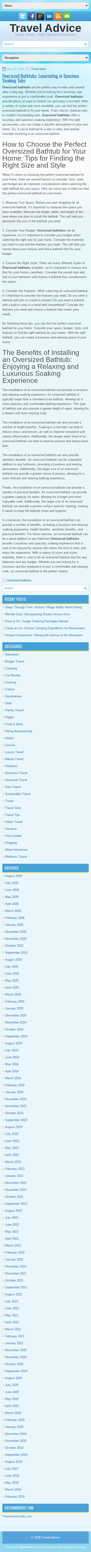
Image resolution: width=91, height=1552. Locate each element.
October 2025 (14, 945)
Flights (9, 717)
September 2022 (16, 1203)
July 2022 (11, 1217)
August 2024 (13, 1043)
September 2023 (16, 1120)
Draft (8, 703)
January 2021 (14, 1343)
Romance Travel (16, 773)
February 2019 (14, 1496)
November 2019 (15, 1441)
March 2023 (13, 1162)
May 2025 (11, 980)
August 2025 (13, 959)
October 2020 (14, 1364)
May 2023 (11, 1148)
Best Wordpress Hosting (72, 1547)
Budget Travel (14, 661)
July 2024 (11, 1050)
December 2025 (15, 931)
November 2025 (15, 938)
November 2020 (15, 1357)
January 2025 (14, 1008)
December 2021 (15, 1266)
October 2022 (14, 1196)
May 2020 (11, 1399)
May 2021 (11, 1315)
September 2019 (16, 1454)
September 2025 (16, 952)
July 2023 (11, 1134)
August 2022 (13, 1210)
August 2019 (13, 1461)
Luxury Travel (14, 752)
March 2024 (13, 1078)
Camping (11, 668)
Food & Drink (14, 724)
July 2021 (11, 1301)
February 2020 (14, 1420)
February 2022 (14, 1252)
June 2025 (12, 973)
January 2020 (14, 1427)
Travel (9, 801)
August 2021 (13, 1294)
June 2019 (12, 1475)
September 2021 (16, 1287)
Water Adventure (16, 849)
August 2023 (13, 1127)
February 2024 (14, 1085)
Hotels (9, 738)
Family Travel (14, 710)
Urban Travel (13, 822)
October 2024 (14, 1029)
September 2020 (16, 1371)
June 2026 (12, 890)
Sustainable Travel (17, 794)
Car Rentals (13, 675)
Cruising (10, 682)
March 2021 (13, 1329)
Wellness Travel (16, 856)
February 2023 (14, 1169)
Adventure (12, 654)
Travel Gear (38, 69)
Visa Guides (13, 835)
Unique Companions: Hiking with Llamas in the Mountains (44, 635)
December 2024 (15, 1015)
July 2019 (11, 1468)
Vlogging (11, 842)
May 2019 (11, 1482)
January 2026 (14, 925)
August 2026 (13, 876)
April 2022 (12, 1238)
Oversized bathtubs (19, 580)
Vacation (11, 829)
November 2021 (15, 1273)
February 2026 (14, 918)
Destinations (13, 696)
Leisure (10, 745)
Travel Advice (45, 28)
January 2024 (14, 1092)
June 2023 (12, 1141)
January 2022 (14, 1259)
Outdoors (11, 766)
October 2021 (14, 1280)
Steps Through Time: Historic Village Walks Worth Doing (43, 607)
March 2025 (13, 994)
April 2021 (12, 1322)
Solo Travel (13, 787)
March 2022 (13, 1245)
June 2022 (12, 1224)
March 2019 (13, 1489)
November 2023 (15, 1106)
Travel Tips (12, 815)
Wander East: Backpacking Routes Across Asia (37, 614)
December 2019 (15, 1434)
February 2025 (14, 1001)
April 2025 (12, 987)
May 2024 (11, 1064)
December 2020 (15, 1350)
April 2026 (12, 904)
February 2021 (14, 1336)
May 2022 (11, 1231)
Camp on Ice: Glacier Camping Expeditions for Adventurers (45, 628)
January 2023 (14, 1176)
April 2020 (12, 1406)
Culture (10, 689)
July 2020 (11, 1385)
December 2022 (15, 1183)
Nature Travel (14, 759)
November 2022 (15, 1189)
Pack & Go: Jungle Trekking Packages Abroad (36, 621)
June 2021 (12, 1308)
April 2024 (12, 1071)
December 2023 (15, 1099)
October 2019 (14, 1447)
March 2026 (13, 911)
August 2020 (13, 1378)
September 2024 (16, 1036)
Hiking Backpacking (18, 731)
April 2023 (12, 1155)
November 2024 (15, 1022)
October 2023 (14, 1113)
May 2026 (11, 897)
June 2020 (12, 1392)
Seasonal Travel (16, 780)
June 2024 (12, 1057)
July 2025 (11, 966)
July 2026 (11, 883)
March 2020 (13, 1413)
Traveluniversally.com (17, 1516)
